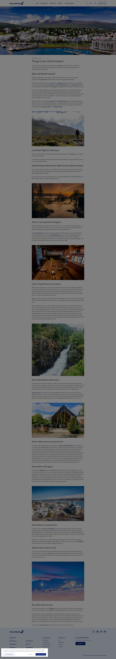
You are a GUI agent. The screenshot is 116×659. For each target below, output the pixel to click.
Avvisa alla (30, 654)
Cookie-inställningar (9, 654)
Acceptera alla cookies (40, 654)
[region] (24, 652)
